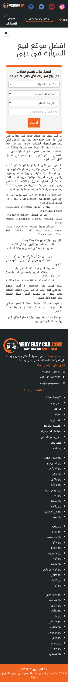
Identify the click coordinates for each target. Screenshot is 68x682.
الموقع (57, 414)
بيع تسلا (57, 495)
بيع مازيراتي (55, 621)
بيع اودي (56, 474)
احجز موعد (55, 403)
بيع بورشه (56, 484)
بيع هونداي (55, 653)
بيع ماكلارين (55, 626)
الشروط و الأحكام (51, 437)
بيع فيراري (55, 574)
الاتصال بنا (55, 420)
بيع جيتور (56, 526)
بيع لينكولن (55, 610)
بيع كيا (57, 585)
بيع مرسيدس (54, 632)
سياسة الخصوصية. (50, 431)
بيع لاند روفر (54, 600)
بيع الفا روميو (54, 463)
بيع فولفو (56, 563)
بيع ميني (56, 637)
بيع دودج (56, 531)
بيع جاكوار (56, 506)
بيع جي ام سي (53, 511)
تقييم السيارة (53, 397)
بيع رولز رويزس (53, 537)
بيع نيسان (56, 643)
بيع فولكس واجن (52, 569)
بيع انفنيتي (55, 468)
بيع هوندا (56, 648)
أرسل (34, 122)
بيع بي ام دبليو (53, 490)
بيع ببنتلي (56, 479)
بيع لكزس (56, 605)
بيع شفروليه (54, 553)
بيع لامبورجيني (53, 594)
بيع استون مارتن (52, 457)
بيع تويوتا (56, 500)
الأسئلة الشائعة (52, 425)
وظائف (57, 448)
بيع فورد (57, 558)
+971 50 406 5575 (39, 19)
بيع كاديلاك (55, 580)
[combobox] (34, 84)
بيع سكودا (55, 542)
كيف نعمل (55, 442)
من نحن (57, 408)
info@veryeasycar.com (50, 383)
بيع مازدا (57, 616)
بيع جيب (57, 517)
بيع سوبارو (55, 547)
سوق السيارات (10, 21)
